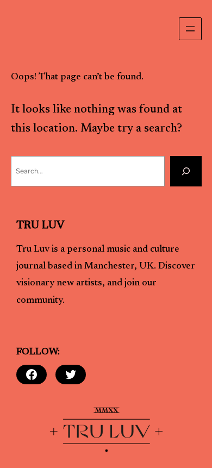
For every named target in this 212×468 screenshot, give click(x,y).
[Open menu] (190, 28)
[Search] (186, 171)
